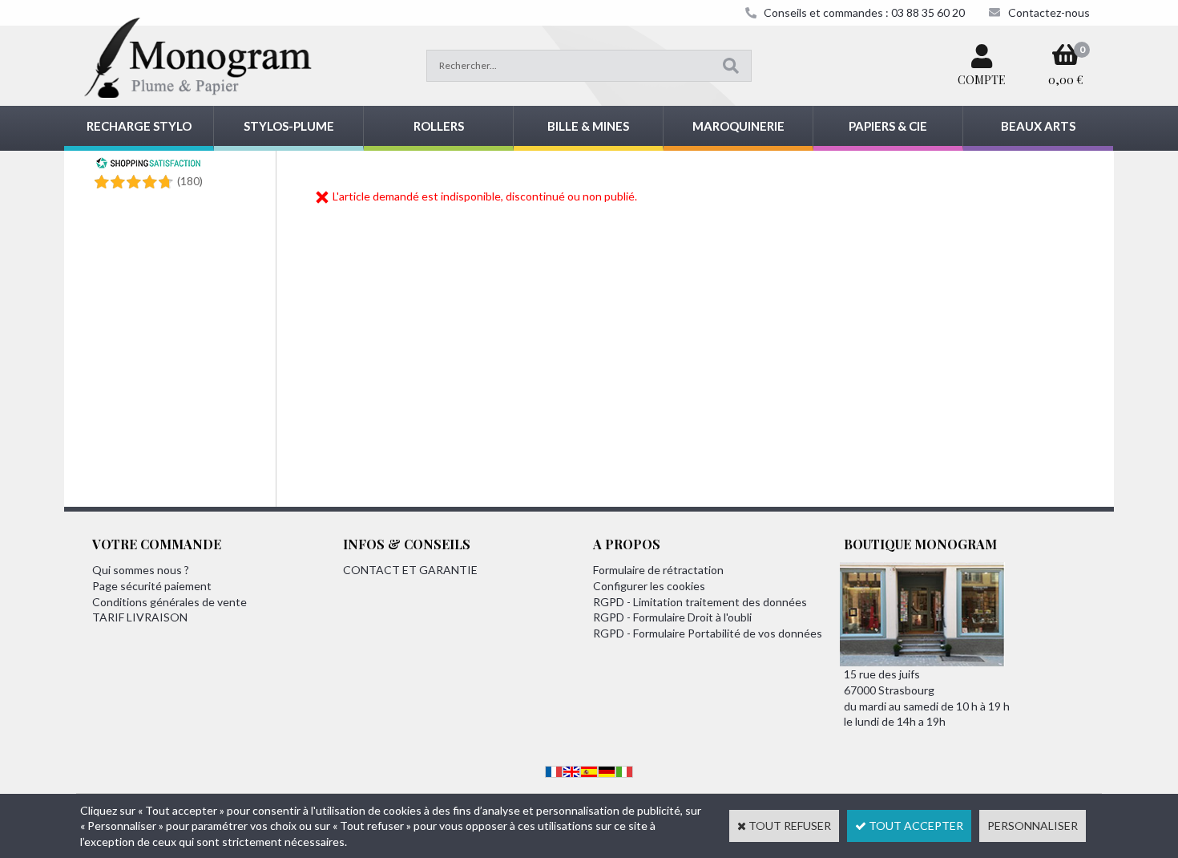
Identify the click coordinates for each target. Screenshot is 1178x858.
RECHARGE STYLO (139, 126)
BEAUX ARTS (1038, 126)
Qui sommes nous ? (140, 570)
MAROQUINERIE (738, 126)
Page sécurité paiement (152, 586)
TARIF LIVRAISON (140, 617)
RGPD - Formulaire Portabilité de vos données (707, 633)
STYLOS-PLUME (289, 126)
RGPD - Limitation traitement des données (700, 602)
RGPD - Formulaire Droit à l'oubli (672, 617)
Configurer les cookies (649, 586)
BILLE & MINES (588, 126)
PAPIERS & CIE (888, 126)
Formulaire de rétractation (658, 570)
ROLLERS (439, 126)
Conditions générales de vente (169, 602)
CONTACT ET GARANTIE (410, 570)
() (190, 181)
